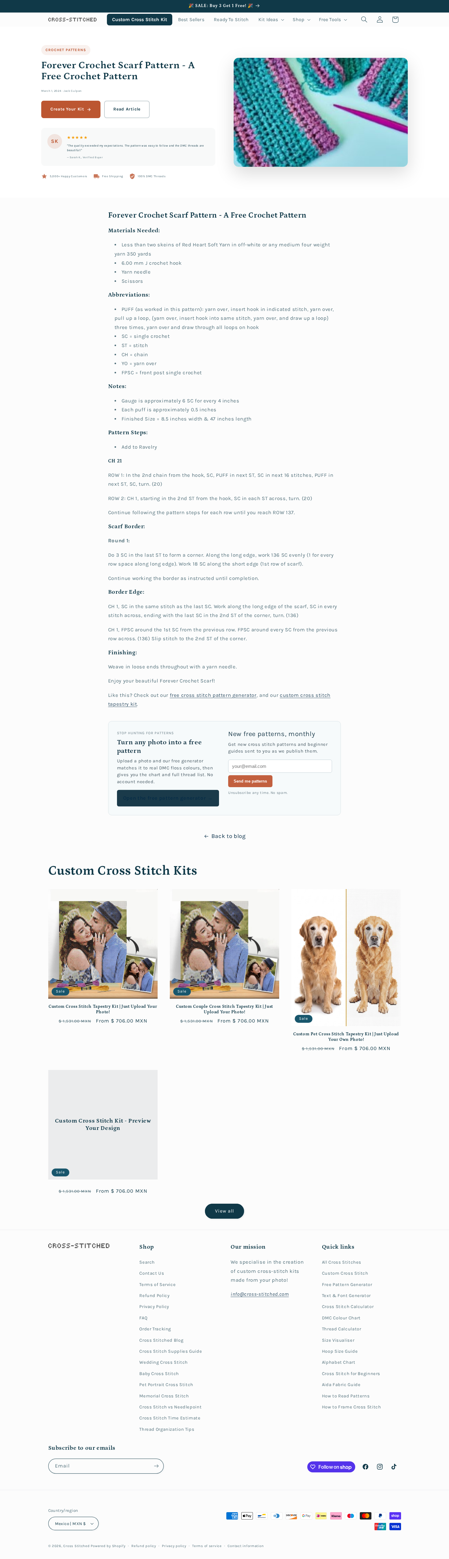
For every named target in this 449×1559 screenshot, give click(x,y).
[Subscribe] (156, 1466)
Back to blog (228, 836)
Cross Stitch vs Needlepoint (170, 1407)
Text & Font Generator (346, 1295)
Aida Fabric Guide (341, 1384)
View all (224, 1211)
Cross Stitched (76, 1546)
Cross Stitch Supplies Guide (170, 1351)
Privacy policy (174, 1546)
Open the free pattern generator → (168, 798)
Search (147, 1262)
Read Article (127, 109)
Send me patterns (250, 781)
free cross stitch (191, 695)
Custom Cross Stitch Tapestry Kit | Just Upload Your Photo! (103, 1009)
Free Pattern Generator (347, 1284)
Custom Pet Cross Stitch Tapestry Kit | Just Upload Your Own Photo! (346, 1037)
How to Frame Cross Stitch (351, 1407)
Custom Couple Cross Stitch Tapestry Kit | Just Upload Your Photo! (224, 1009)
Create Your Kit (67, 109)
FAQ (143, 1318)
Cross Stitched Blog (161, 1340)
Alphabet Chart (339, 1362)
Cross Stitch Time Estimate (169, 1418)
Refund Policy (154, 1295)
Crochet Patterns (66, 50)
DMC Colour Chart (341, 1318)
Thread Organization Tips (166, 1429)
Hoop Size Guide (340, 1351)
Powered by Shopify (108, 1546)
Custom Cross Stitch (345, 1273)
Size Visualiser (338, 1340)
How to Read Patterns (346, 1396)
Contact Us (151, 1273)
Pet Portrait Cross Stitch (166, 1384)
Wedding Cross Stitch (163, 1362)
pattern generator (235, 695)
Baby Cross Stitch (159, 1373)
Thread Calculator (341, 1329)
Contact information (246, 1546)
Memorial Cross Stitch (164, 1396)
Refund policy (143, 1546)
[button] (271, 19)
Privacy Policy (154, 1306)
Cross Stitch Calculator (348, 1306)
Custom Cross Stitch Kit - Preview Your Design (103, 1125)
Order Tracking (155, 1329)
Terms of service (207, 1546)
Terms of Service (157, 1284)
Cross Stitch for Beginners (351, 1373)
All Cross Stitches (341, 1262)
